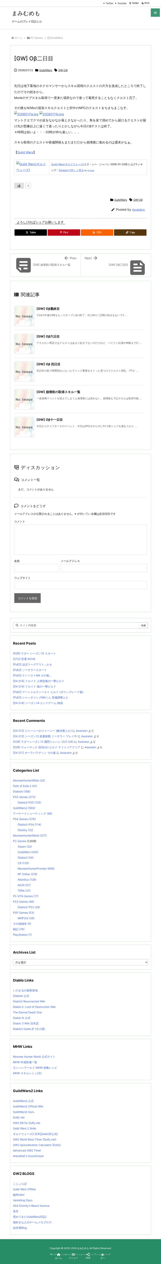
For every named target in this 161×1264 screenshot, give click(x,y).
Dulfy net (19, 1117)
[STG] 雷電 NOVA (24, 659)
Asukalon (138, 209)
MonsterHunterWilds (29, 780)
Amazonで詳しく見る (71, 170)
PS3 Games (23, 901)
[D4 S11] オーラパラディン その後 (34, 752)
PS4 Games (24, 819)
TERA (24, 890)
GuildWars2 (24, 808)
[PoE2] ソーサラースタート (30, 670)
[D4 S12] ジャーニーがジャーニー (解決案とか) (42, 730)
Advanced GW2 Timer (27, 1150)
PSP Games (23, 912)
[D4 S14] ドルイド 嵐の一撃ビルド (34, 686)
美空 (15, 1211)
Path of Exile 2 (25, 786)
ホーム (18, 37)
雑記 (19, 929)
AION (24, 885)
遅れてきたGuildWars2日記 (30, 1216)
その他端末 (22, 923)
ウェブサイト (22, 577)
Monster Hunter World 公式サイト (34, 1056)
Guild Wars (25, 152)
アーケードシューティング (32, 813)
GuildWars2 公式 (23, 1101)
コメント (19, 521)
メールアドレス (70, 561)
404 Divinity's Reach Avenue (31, 1205)
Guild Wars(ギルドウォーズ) (67, 164)
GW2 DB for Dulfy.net (26, 1123)
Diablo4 (21, 791)
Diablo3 (26, 857)
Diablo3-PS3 (29, 907)
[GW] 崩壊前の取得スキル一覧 (58, 392)
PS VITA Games (25, 896)
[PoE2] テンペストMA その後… (32, 675)
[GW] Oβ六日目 (48, 336)
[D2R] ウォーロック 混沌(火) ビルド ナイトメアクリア (46, 747)
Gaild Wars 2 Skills (24, 1128)
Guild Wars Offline (24, 1189)
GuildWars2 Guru (23, 1112)
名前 (17, 561)
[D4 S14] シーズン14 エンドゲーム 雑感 (38, 703)
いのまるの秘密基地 (25, 990)
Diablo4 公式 (21, 995)
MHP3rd (26, 918)
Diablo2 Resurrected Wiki (29, 1001)
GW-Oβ (63, 70)
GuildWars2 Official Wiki (28, 1106)
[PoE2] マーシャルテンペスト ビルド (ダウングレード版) (48, 692)
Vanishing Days (22, 1200)
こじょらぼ (20, 1183)
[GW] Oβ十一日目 (50, 420)
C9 (23, 863)
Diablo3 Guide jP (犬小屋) (29, 1029)
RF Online (27, 874)
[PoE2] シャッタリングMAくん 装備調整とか (40, 697)
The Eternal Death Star (27, 1012)
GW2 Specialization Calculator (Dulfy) (37, 1145)
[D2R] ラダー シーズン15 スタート (34, 653)
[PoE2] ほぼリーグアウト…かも (32, 664)
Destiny (25, 830)
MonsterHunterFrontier (36, 868)
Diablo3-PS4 (29, 824)
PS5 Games (24, 797)
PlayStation (22, 934)
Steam (25, 846)
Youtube (121, 3)
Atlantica (27, 879)
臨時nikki (18, 1194)
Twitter (109, 3)
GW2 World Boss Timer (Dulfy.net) (34, 1139)
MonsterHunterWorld (30, 835)
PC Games (36, 37)
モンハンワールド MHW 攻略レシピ (35, 1067)
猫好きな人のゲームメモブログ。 (33, 1222)
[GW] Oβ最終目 (48, 309)
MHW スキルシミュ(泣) (27, 1073)
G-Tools (90, 170)
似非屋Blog (20, 1227)
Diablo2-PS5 (29, 802)
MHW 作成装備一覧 (25, 1062)
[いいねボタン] (19, 186)
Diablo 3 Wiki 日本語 (26, 1023)
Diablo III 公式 (21, 1018)
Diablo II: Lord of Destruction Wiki (34, 1006)
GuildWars (57, 37)
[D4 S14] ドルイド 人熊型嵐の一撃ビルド (38, 681)
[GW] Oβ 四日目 (48, 364)
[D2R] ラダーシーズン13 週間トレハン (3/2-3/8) (43, 741)
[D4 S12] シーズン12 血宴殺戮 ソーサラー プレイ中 (45, 736)
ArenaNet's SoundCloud (28, 1156)
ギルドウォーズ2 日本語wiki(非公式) (35, 1134)
